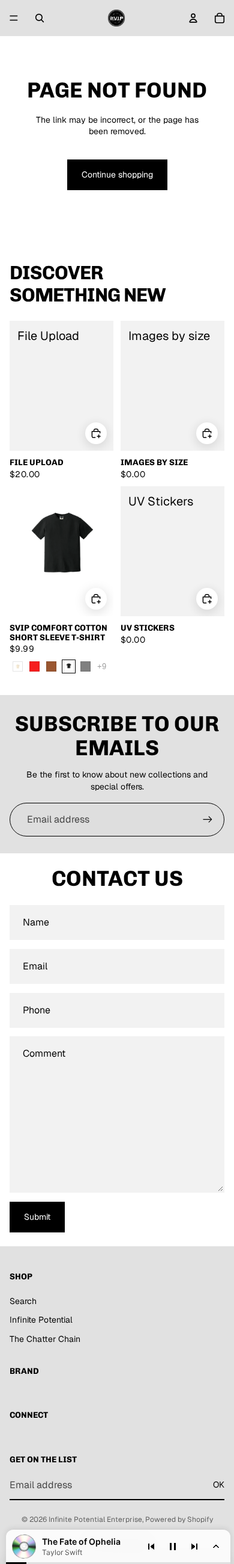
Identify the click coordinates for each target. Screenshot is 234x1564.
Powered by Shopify (179, 1519)
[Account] (193, 18)
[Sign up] (207, 819)
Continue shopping (117, 174)
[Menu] (14, 18)
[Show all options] (101, 666)
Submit (37, 1216)
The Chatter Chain (45, 1339)
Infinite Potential (41, 1319)
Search (23, 1301)
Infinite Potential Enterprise (95, 1519)
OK (218, 1484)
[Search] (39, 18)
